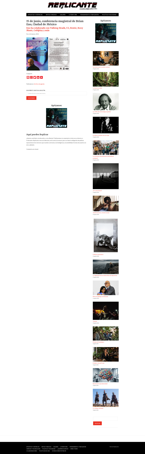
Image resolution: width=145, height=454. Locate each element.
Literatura (73, 14)
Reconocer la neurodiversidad (100, 383)
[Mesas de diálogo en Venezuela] (106, 288)
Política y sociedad (109, 14)
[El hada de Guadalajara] (106, 333)
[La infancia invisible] (106, 79)
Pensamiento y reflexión (89, 14)
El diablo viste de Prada (98, 363)
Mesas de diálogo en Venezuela (100, 296)
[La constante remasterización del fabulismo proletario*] (106, 147)
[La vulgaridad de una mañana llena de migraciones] (106, 267)
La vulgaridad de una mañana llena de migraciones (105, 275)
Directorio (74, 448)
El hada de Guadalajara (98, 342)
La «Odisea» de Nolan (98, 408)
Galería (62, 14)
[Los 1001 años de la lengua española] (106, 102)
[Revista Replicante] (72, 6)
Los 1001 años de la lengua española (102, 111)
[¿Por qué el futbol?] (106, 176)
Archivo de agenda (39, 84)
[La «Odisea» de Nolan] (106, 398)
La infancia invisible (97, 88)
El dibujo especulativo (98, 254)
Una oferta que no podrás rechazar (101, 67)
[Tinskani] (106, 311)
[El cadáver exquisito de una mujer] (106, 125)
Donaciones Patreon (59, 451)
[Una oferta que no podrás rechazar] (106, 58)
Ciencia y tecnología (33, 448)
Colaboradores (31, 451)
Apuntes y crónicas (35, 14)
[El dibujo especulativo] (106, 236)
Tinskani (95, 321)
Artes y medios (51, 14)
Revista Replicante (114, 446)
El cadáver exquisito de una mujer (101, 135)
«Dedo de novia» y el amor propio (101, 212)
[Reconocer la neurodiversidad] (106, 375)
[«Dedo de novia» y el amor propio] (106, 204)
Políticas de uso (44, 451)
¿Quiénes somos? (62, 448)
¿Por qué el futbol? (97, 190)
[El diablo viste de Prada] (106, 354)
